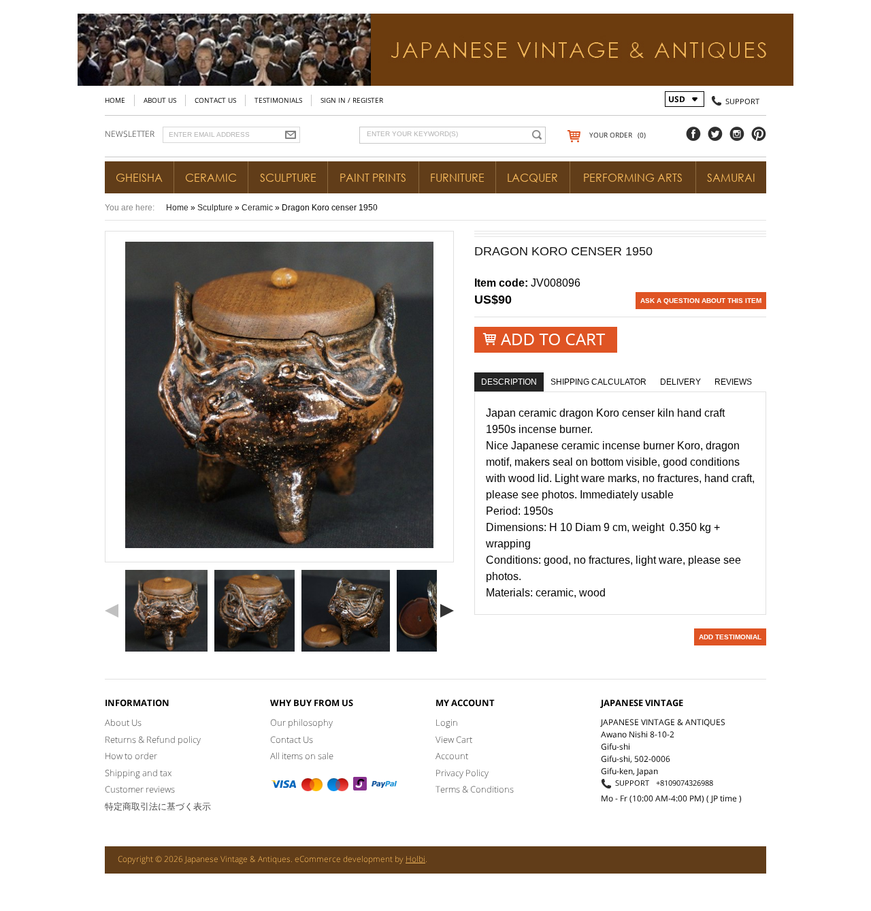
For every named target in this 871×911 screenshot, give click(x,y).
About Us (160, 100)
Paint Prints (373, 178)
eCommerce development (344, 859)
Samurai (731, 178)
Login (447, 722)
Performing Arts (633, 178)
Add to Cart (546, 339)
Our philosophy (301, 722)
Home (115, 100)
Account (452, 756)
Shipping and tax (138, 773)
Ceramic (211, 178)
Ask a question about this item (700, 300)
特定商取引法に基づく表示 (158, 806)
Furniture (457, 178)
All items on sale (301, 756)
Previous (111, 611)
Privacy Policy (462, 773)
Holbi (415, 859)
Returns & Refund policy (153, 739)
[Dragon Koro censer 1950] (166, 611)
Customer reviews (140, 789)
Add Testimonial (730, 637)
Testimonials (278, 100)
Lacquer (532, 178)
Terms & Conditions (475, 789)
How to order (131, 756)
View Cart (454, 739)
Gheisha (139, 178)
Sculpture (288, 178)
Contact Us (215, 100)
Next (447, 611)
